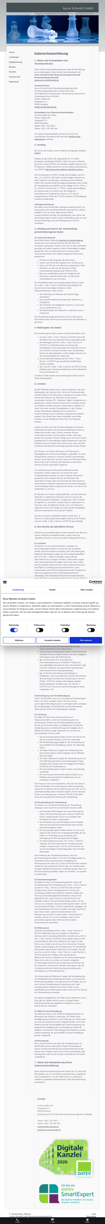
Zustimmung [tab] (18, 590)
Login (94, 1214)
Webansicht (91, 1216)
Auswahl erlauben (52, 640)
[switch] (39, 630)
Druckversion (17, 1214)
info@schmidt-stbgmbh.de (45, 107)
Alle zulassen (86, 640)
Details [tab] (52, 590)
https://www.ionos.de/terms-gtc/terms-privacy (64, 169)
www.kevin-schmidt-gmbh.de (46, 80)
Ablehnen (19, 640)
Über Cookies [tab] (87, 590)
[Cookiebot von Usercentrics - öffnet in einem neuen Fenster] (91, 582)
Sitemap (27, 1214)
